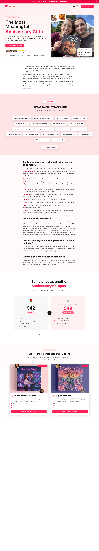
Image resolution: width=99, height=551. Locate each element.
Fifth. (24, 179)
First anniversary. (28, 171)
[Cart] (77, 6)
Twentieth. (26, 194)
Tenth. (25, 182)
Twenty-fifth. (27, 199)
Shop (59, 6)
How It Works (48, 6)
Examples (40, 6)
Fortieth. (25, 205)
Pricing (54, 6)
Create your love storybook (14, 45)
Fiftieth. (25, 210)
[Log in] (74, 6)
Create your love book (87, 6)
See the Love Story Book (29, 411)
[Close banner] (97, 2)
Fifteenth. (26, 189)
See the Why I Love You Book (70, 411)
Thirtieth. (26, 202)
